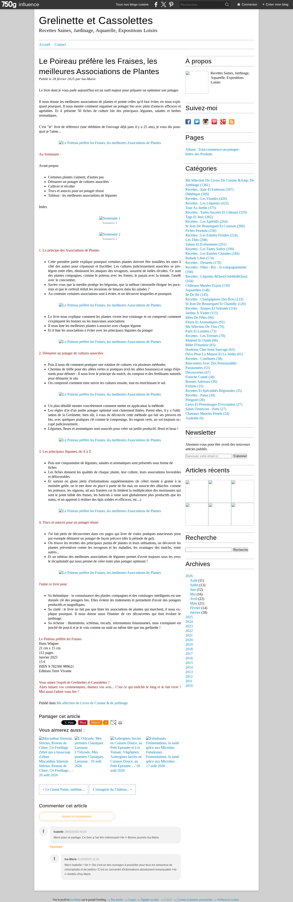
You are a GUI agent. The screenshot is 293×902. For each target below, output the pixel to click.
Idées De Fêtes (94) (199, 318)
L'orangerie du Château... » (112, 789)
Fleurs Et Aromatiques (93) (205, 322)
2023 (189, 626)
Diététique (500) (197, 194)
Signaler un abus (150, 899)
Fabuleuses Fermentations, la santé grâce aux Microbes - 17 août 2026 (162, 759)
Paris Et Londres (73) (200, 331)
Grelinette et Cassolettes (96, 20)
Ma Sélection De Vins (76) (204, 327)
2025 (189, 617)
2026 (189, 576)
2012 (189, 676)
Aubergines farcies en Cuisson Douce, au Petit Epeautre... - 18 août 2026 (126, 764)
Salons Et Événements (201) (205, 244)
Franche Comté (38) (199, 377)
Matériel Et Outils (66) (201, 340)
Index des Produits (198, 154)
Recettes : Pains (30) (200, 395)
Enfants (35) (194, 386)
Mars (193, 603)
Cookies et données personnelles (195, 899)
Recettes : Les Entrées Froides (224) (211, 235)
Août (193, 580)
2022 (189, 631)
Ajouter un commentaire (77, 816)
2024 (189, 622)
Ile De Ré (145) (196, 295)
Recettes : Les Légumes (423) (206, 203)
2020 (189, 640)
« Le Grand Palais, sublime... (63, 789)
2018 (189, 649)
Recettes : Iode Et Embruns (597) (209, 189)
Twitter (197, 121)
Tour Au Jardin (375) (200, 208)
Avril (193, 599)
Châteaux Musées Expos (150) (207, 286)
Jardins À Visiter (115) (201, 313)
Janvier (195, 612)
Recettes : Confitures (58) (203, 359)
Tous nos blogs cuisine (132, 4)
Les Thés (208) (196, 240)
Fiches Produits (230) (200, 231)
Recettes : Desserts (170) (203, 263)
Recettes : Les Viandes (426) (206, 199)
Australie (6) (194, 418)
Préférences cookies (228, 899)
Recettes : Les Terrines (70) (205, 336)
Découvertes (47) (197, 372)
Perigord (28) (195, 400)
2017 (189, 654)
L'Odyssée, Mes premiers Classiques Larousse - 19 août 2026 (89, 759)
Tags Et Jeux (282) (199, 217)
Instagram (205, 121)
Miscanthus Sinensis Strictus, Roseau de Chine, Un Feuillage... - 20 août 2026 (56, 768)
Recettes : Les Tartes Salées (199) (209, 249)
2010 (189, 686)
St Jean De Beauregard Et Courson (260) (215, 226)
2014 (189, 667)
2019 (189, 644)
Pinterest (214, 121)
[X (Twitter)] (163, 4)
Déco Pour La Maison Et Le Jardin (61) (214, 354)
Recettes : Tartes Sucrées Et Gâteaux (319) (216, 212)
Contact (60, 45)
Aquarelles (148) (197, 290)
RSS (231, 121)
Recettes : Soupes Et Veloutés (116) (211, 308)
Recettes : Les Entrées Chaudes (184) (212, 254)
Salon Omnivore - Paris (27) (205, 409)
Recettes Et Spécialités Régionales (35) (213, 391)
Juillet (194, 585)
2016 (189, 658)
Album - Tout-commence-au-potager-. (212, 149)
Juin (193, 590)
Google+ (223, 121)
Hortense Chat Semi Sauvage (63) (210, 350)
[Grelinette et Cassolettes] (196, 82)
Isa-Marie (75, 899)
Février (195, 608)
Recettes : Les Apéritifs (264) (206, 221)
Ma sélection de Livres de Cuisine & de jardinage (92, 703)
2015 (189, 663)
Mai (193, 594)
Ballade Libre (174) (199, 258)
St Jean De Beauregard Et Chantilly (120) (215, 304)
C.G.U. (169, 899)
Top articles (117, 899)
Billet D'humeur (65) (200, 345)
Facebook (188, 121)
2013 (189, 672)
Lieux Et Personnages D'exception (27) (213, 404)
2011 (189, 681)
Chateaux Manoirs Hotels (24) (207, 414)
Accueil (44, 45)
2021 (189, 635)
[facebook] (156, 4)
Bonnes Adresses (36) (201, 382)
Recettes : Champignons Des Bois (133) (214, 299)
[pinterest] (171, 4)
